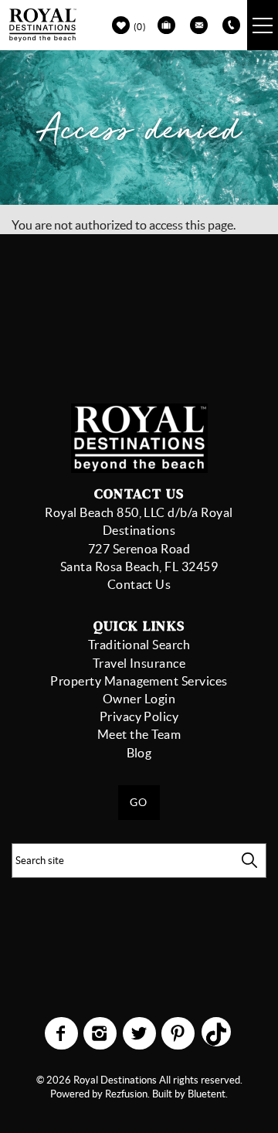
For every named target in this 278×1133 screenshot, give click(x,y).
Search (249, 860)
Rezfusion (126, 1094)
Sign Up (224, 326)
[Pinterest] (179, 1033)
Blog (139, 753)
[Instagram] (101, 1033)
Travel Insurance (139, 663)
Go (139, 802)
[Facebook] (62, 1033)
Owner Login (139, 699)
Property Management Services (138, 681)
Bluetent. (208, 1094)
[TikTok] (217, 1027)
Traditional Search (139, 645)
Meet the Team (139, 734)
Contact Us (139, 584)
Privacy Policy (139, 716)
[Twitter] (140, 1033)
